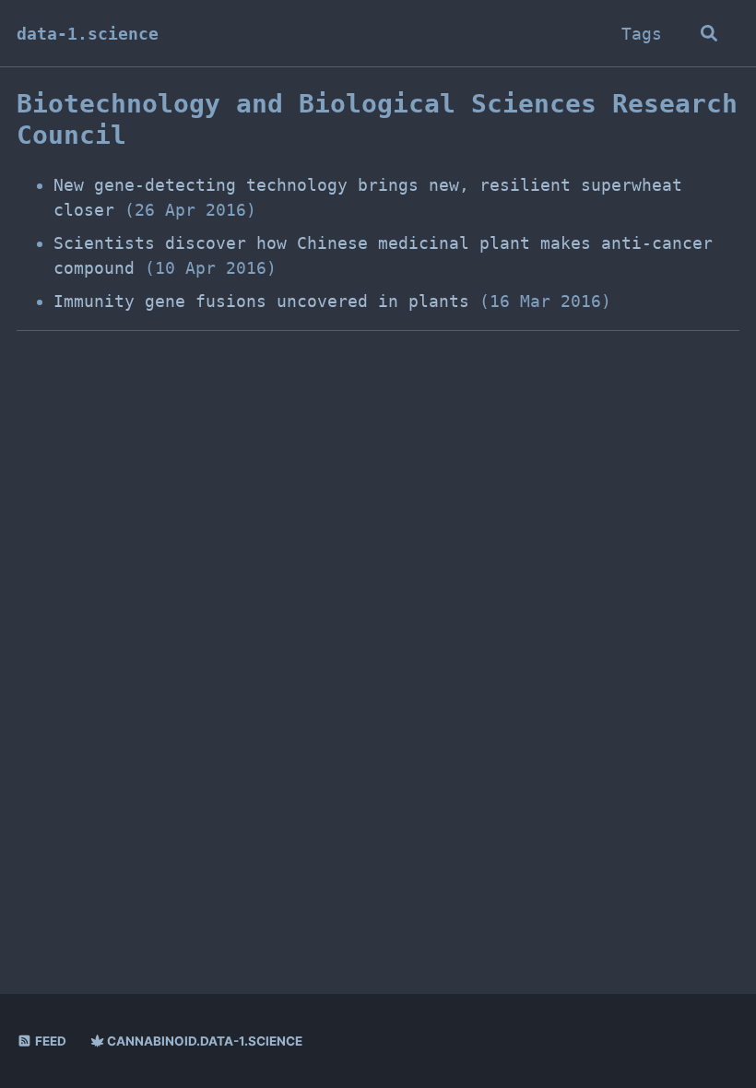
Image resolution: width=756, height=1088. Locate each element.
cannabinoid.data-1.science (203, 1041)
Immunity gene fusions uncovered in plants (261, 301)
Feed (49, 1041)
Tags (641, 33)
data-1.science (88, 33)
